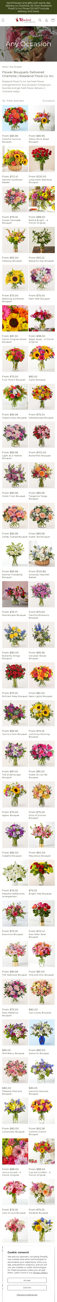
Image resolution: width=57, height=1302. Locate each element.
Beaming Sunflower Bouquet (13, 300)
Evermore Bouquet (12, 934)
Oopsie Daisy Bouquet (14, 417)
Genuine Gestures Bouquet (38, 1092)
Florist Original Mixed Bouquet (14, 340)
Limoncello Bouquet (13, 1131)
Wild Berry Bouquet (13, 1053)
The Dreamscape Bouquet (11, 776)
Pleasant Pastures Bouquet (12, 1092)
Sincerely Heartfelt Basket (39, 576)
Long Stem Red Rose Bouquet (40, 181)
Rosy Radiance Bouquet (10, 1014)
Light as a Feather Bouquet (12, 457)
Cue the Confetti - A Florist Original (40, 1173)
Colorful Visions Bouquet (37, 1133)
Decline (27, 1287)
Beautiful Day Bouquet (41, 261)
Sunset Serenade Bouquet (11, 221)
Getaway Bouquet (12, 261)
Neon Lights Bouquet (40, 696)
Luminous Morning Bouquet (39, 735)
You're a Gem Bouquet (14, 734)
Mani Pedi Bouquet (39, 298)
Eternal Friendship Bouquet (12, 576)
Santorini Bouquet (39, 1053)
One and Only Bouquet (41, 975)
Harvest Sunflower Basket (12, 181)
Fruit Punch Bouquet (13, 379)
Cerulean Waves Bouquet (37, 657)
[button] (40, 20)
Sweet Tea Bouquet (39, 536)
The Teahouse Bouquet (14, 975)
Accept (27, 1280)
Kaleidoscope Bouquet (41, 417)
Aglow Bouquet (10, 815)
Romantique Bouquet (14, 615)
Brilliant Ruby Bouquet (15, 696)
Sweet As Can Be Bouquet (38, 776)
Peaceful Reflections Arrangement (13, 895)
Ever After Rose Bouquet (37, 935)
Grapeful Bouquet (12, 855)
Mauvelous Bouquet (40, 855)
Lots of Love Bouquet (14, 1213)
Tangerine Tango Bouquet (38, 497)
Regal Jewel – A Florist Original (41, 340)
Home (5, 67)
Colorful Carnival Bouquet (11, 140)
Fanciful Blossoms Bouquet (39, 616)
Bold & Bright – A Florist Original (38, 221)
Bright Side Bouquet (40, 893)
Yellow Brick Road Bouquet (39, 140)
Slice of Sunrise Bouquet (37, 816)
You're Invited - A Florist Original (11, 1173)
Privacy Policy (40, 1272)
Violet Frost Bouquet (13, 496)
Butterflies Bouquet (40, 455)
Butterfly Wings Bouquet (11, 657)
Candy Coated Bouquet (15, 536)
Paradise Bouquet (38, 1213)
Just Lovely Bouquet (40, 1012)
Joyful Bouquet (37, 379)
